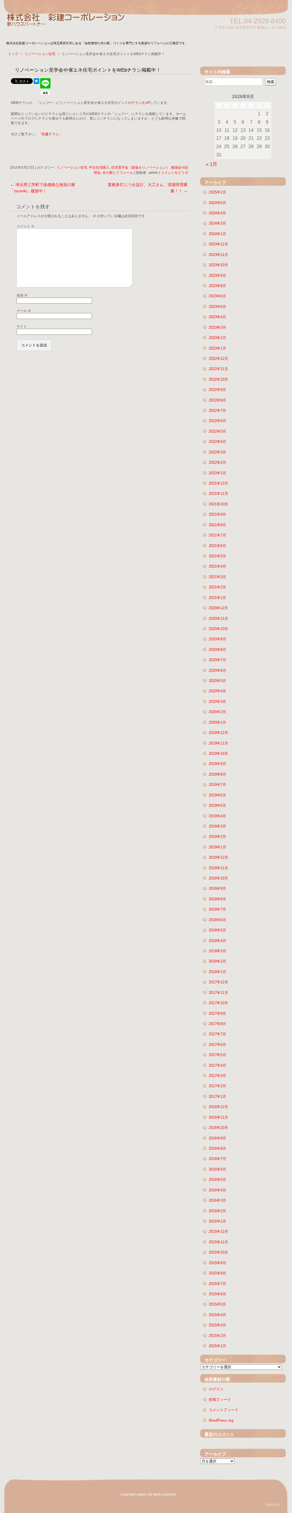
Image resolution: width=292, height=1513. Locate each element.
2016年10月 (218, 1127)
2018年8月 (217, 899)
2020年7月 (217, 660)
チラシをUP (140, 102)
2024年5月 (217, 203)
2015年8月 (217, 1273)
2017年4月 (217, 1065)
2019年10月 (218, 753)
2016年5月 (217, 1179)
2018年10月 (218, 878)
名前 (22, 295)
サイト (22, 326)
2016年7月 (217, 1159)
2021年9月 (217, 514)
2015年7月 (217, 1284)
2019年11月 (218, 743)
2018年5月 (217, 930)
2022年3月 (217, 452)
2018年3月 (217, 951)
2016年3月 (217, 1200)
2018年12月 (218, 857)
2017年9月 (217, 1013)
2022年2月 (217, 462)
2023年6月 (217, 296)
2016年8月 (217, 1148)
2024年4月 (217, 213)
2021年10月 (218, 504)
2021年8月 (217, 525)
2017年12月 (218, 982)
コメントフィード (223, 1410)
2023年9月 (217, 275)
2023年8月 (217, 286)
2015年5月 (217, 1304)
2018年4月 (217, 941)
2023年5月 (217, 306)
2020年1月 (217, 722)
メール (24, 310)
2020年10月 (218, 629)
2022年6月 (217, 421)
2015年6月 (217, 1294)
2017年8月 (217, 1024)
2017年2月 (217, 1086)
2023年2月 (217, 338)
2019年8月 (217, 774)
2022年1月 (217, 473)
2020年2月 (217, 712)
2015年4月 (217, 1315)
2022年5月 (217, 431)
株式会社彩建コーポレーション (71, 23)
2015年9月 (217, 1263)
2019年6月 (217, 795)
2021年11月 (218, 493)
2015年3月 (217, 1325)
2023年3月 (217, 327)
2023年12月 (218, 244)
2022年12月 (218, 358)
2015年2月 (217, 1336)
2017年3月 (217, 1076)
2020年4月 (217, 691)
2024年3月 (217, 223)
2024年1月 (217, 234)
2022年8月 (217, 400)
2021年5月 (217, 556)
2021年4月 (217, 566)
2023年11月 (218, 255)
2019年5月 (217, 805)
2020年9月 (217, 639)
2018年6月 (217, 920)
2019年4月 (217, 816)
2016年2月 (217, 1211)
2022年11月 (218, 369)
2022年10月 (218, 379)
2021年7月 (217, 535)
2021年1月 (217, 598)
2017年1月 (217, 1096)
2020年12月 (218, 608)
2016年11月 (218, 1117)
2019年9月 (217, 764)
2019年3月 (217, 826)
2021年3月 (217, 577)
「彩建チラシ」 (50, 134)
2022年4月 (217, 441)
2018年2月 (217, 961)
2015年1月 (217, 1346)
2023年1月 (217, 348)
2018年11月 (218, 868)
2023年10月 (218, 265)
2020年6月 (217, 670)
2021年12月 (218, 483)
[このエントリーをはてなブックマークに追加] (36, 82)
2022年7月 (217, 410)
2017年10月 (218, 1003)
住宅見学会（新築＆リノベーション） (140, 167)
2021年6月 (217, 546)
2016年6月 (217, 1169)
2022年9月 (217, 390)
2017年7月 (217, 1034)
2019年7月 (217, 784)
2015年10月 (218, 1252)
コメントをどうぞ (174, 172)
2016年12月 (218, 1107)
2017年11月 (218, 992)
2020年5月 (217, 681)
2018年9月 (217, 888)
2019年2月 (217, 836)
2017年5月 (217, 1055)
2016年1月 (217, 1221)
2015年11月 (218, 1242)
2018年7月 (217, 909)
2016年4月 (217, 1190)
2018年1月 (217, 972)
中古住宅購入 (99, 167)
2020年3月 (217, 701)
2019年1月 (217, 847)
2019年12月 (218, 733)
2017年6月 (217, 1044)
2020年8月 (217, 649)
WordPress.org (221, 1420)
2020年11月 (218, 618)
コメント (26, 226)
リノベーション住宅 (71, 167)
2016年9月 (217, 1138)
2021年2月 (217, 587)
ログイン (216, 1389)
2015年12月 (218, 1231)
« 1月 (211, 164)
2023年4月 (217, 317)
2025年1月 (217, 192)
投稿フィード (220, 1399)
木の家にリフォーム (117, 172)
